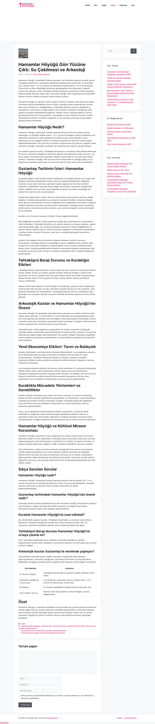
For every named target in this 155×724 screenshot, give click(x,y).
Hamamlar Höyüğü (59, 626)
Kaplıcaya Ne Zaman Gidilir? (119, 124)
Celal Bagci (131, 191)
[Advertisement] (77, 26)
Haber (113, 5)
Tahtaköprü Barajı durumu (27, 628)
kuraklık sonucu (90, 626)
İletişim (119, 718)
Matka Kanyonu (113, 170)
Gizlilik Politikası (130, 718)
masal (126, 170)
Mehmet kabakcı (114, 176)
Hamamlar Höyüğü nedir (75, 626)
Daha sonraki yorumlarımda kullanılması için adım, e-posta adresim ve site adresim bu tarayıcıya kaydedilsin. (57, 696)
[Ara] (134, 51)
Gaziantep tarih (46, 626)
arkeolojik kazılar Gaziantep (30, 626)
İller (95, 5)
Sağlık (104, 5)
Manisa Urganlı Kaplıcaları (118, 164)
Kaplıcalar (123, 5)
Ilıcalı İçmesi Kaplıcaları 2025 (119, 144)
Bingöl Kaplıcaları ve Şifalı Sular (120, 128)
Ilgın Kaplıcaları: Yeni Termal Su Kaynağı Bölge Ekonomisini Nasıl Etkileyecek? (120, 93)
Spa (132, 5)
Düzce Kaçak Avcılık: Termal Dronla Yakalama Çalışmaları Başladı (43, 630)
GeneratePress (52, 718)
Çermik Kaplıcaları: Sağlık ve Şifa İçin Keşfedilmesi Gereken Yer (43, 633)
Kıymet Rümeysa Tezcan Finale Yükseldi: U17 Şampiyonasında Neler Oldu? (120, 102)
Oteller (87, 5)
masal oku (4, 723)
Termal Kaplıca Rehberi (117, 166)
